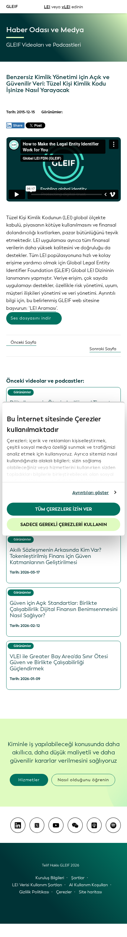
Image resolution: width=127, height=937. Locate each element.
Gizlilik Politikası (34, 892)
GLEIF (12, 6)
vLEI (66, 6)
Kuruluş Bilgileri (49, 878)
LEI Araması (43, 308)
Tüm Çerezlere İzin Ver (63, 509)
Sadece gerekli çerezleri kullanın (63, 524)
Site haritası (90, 892)
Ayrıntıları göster (90, 492)
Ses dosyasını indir (31, 318)
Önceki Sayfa (22, 342)
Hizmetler (29, 780)
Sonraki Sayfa (103, 349)
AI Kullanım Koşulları (88, 885)
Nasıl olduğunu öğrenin (83, 780)
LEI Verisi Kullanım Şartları (37, 885)
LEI (47, 6)
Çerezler (64, 892)
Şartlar (77, 878)
